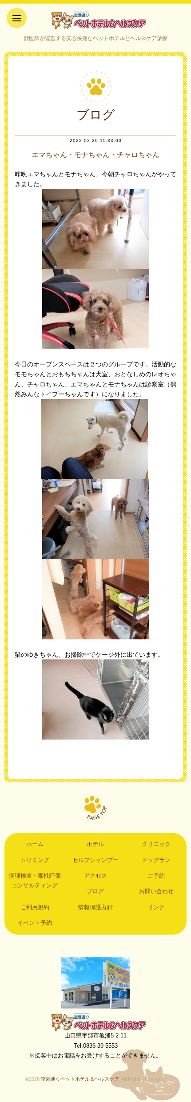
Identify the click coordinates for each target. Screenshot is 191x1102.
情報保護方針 (95, 907)
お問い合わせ (156, 891)
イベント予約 (34, 922)
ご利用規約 (34, 907)
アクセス (95, 875)
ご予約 (156, 875)
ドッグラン (156, 860)
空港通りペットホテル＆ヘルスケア (95, 1022)
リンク (156, 907)
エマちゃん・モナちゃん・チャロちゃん (95, 155)
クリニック (156, 844)
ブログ (95, 891)
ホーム (35, 844)
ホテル (95, 844)
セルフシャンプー (95, 860)
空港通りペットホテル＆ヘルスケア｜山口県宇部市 (95, 20)
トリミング (34, 860)
